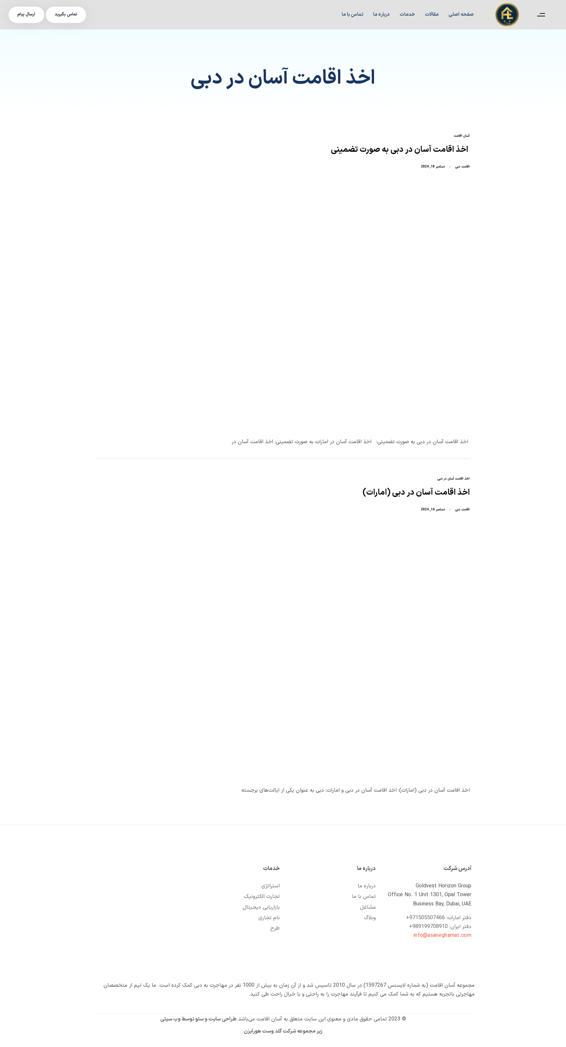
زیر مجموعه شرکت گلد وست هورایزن (283, 1031)
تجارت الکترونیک (262, 896)
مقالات (432, 14)
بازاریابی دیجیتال (261, 907)
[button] (539, 15)
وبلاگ (370, 918)
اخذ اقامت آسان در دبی (453, 479)
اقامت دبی (462, 166)
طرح (275, 928)
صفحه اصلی (461, 14)
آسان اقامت (462, 136)
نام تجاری (269, 918)
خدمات (407, 14)
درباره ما (381, 14)
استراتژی (270, 886)
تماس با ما (352, 14)
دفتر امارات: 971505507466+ (438, 918)
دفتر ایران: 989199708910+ (440, 927)
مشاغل (368, 907)
